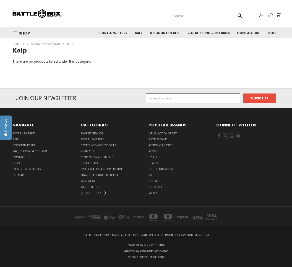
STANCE (154, 163)
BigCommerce (154, 245)
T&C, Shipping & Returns (208, 33)
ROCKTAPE (155, 187)
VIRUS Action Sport (163, 133)
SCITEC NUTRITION (161, 169)
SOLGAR (154, 181)
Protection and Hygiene (98, 157)
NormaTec (88, 151)
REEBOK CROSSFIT (161, 145)
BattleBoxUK (158, 139)
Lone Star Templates (154, 251)
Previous (280, 252)
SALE (139, 33)
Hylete (153, 157)
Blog (271, 33)
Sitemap (18, 175)
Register (35, 169)
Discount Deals (164, 33)
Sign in (18, 169)
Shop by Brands (92, 133)
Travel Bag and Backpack (99, 175)
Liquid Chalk (89, 163)
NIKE (151, 175)
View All (154, 193)
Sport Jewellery (112, 33)
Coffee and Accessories (98, 145)
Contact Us (248, 33)
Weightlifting (91, 187)
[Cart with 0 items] (278, 15)
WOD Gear (88, 181)
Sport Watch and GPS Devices (102, 169)
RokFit (153, 151)
